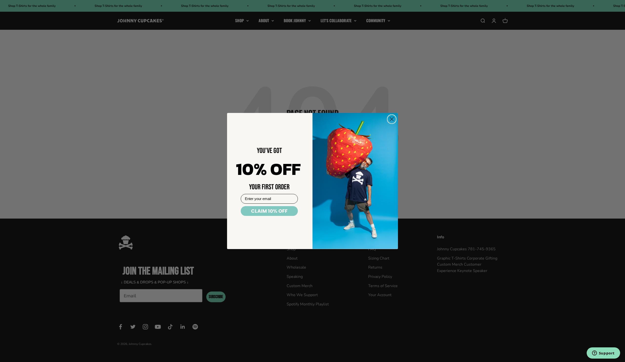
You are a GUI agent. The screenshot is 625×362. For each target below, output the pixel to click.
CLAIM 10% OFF (269, 211)
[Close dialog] (391, 119)
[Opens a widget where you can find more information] (603, 353)
